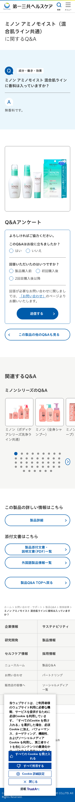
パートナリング (52, 675)
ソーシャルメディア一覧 (55, 687)
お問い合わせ (13, 675)
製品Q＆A (49, 665)
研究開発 (11, 640)
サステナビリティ (55, 626)
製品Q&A (50, 607)
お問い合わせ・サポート (28, 607)
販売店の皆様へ (15, 685)
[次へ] (67, 461)
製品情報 (49, 640)
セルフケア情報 (16, 653)
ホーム (8, 607)
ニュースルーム (15, 665)
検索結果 (64, 607)
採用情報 (49, 653)
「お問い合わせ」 (32, 296)
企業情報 (11, 626)
